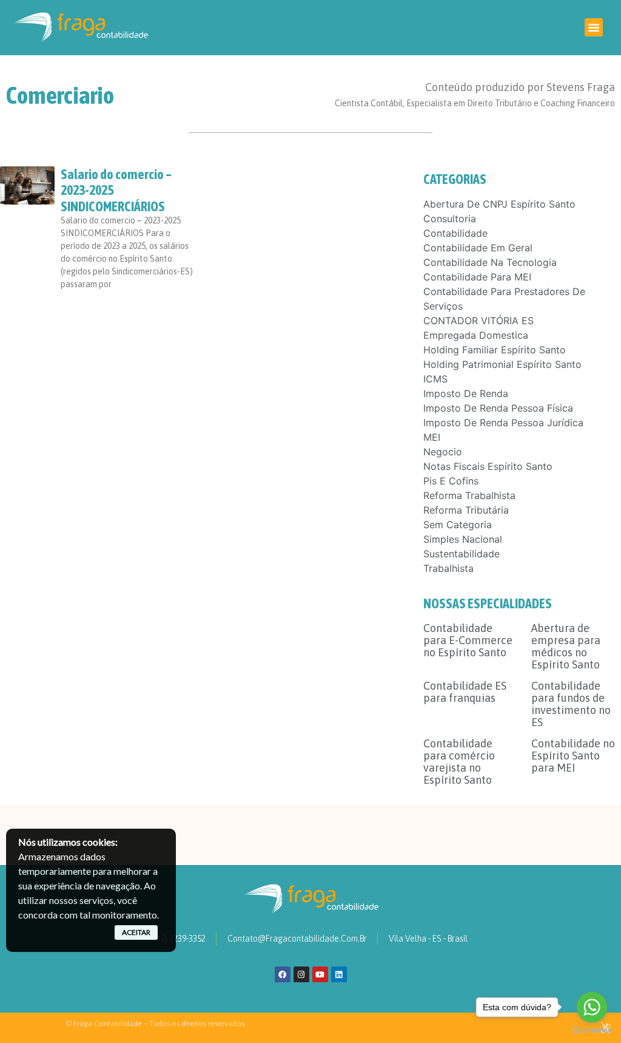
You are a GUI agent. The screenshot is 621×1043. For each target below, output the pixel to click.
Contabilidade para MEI (477, 277)
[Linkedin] (339, 974)
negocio (442, 452)
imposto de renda (465, 393)
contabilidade (455, 233)
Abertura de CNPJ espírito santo (499, 204)
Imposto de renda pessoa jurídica (503, 422)
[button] (594, 27)
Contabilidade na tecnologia (490, 262)
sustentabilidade (461, 554)
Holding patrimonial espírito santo (502, 364)
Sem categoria (457, 524)
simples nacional (462, 539)
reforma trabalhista (469, 495)
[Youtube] (320, 974)
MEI (431, 437)
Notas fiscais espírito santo (487, 466)
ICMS (435, 379)
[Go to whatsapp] (592, 1007)
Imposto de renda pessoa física (498, 408)
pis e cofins (450, 481)
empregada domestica (475, 335)
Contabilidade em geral (477, 248)
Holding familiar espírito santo (494, 350)
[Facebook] (282, 974)
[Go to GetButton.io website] (591, 1031)
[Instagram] (301, 974)
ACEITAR (136, 932)
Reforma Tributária (466, 510)
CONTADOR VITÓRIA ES (478, 320)
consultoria (449, 218)
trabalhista (448, 568)
